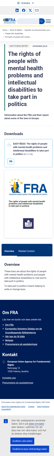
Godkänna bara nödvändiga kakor (29, 449)
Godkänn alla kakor (22, 441)
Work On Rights (16, 30)
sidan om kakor (36, 424)
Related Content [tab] (26, 251)
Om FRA (9, 325)
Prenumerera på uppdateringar (21, 344)
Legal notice (20, 407)
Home (4, 30)
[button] (17, 10)
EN (10, 161)
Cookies (31, 407)
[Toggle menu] (48, 21)
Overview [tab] (9, 251)
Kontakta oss (9, 377)
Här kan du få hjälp (15, 336)
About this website (8, 407)
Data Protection (43, 407)
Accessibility (6, 409)
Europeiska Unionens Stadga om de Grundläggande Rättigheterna (23, 330)
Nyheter (9, 340)
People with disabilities (14, 34)
